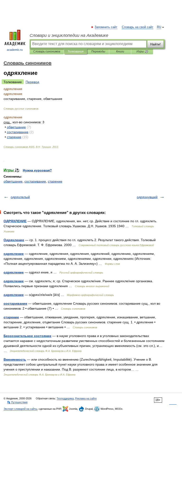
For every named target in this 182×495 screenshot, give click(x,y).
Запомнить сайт (106, 27)
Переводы (98, 51)
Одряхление (14, 240)
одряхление (14, 254)
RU (159, 27)
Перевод (32, 82)
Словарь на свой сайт (137, 27)
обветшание (13, 181)
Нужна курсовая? (37, 170)
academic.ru (15, 49)
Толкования (75, 51)
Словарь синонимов (46, 51)
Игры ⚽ (142, 51)
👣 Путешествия (17, 402)
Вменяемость (15, 359)
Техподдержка (65, 398)
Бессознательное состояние (27, 336)
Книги (120, 51)
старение (55, 181)
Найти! (155, 44)
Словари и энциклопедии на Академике (69, 35)
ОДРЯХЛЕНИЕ (15, 221)
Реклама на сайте (86, 398)
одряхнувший (147, 197)
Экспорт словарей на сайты (20, 408)
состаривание (35, 181)
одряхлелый (20, 197)
